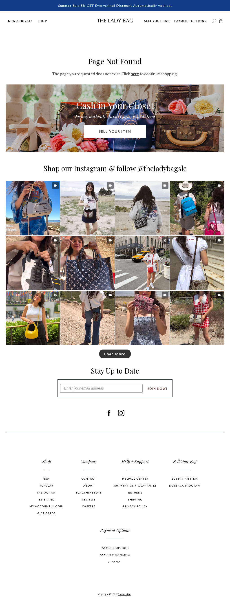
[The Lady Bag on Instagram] (121, 413)
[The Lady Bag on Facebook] (109, 413)
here (135, 73)
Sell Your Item (115, 131)
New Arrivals (20, 21)
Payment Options (190, 21)
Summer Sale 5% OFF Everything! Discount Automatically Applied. (115, 5)
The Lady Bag (124, 594)
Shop (42, 21)
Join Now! (158, 388)
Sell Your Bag (157, 21)
